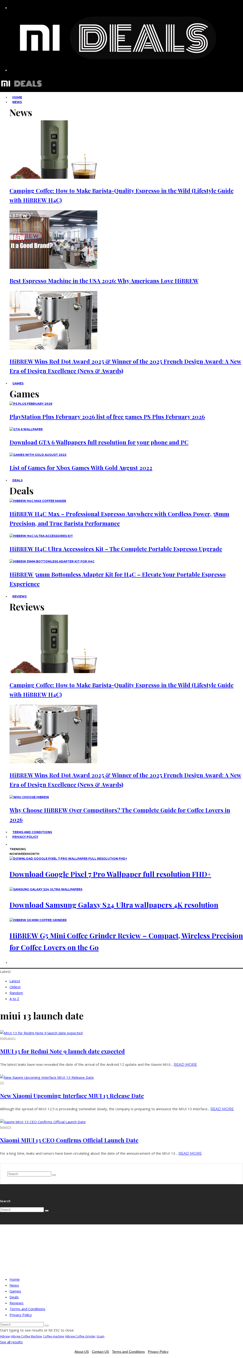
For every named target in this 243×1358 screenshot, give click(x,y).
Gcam (100, 1336)
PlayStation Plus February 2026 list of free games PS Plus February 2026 (107, 416)
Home (14, 1279)
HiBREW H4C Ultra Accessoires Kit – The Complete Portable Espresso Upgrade (115, 549)
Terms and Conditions (27, 1308)
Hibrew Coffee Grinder (80, 1336)
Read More (185, 1064)
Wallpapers (7, 1038)
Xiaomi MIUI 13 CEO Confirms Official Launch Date (69, 1140)
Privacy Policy (25, 837)
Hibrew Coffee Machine (26, 1336)
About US (82, 1352)
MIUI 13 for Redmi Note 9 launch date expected (62, 1051)
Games (17, 383)
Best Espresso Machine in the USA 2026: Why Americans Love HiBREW (103, 280)
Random (16, 992)
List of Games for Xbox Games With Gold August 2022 (80, 467)
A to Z (14, 998)
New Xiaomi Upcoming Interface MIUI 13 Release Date (72, 1095)
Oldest (15, 986)
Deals (17, 480)
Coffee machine (53, 1336)
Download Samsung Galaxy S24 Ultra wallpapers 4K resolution (113, 905)
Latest (14, 981)
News (17, 102)
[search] (54, 1175)
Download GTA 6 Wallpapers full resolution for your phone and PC (98, 442)
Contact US (100, 1352)
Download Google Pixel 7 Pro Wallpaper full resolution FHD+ (110, 874)
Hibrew (5, 1336)
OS (2, 1083)
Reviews (19, 596)
